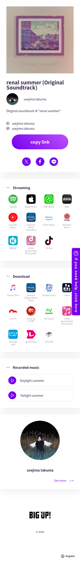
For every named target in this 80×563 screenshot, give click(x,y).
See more (60, 480)
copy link (40, 142)
